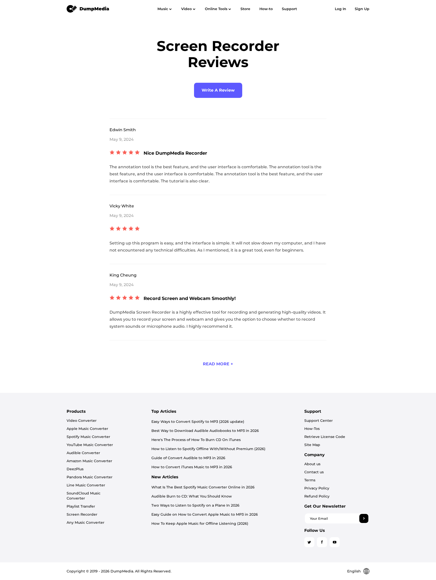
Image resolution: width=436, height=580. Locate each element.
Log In (340, 9)
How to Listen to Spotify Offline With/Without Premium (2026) (208, 449)
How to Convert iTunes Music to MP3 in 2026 (191, 467)
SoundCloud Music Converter (83, 496)
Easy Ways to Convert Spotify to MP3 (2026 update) (197, 421)
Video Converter (82, 420)
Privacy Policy (316, 488)
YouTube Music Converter (90, 445)
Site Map (312, 445)
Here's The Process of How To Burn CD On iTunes (196, 439)
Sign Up (362, 9)
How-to (266, 9)
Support (289, 9)
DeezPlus (75, 469)
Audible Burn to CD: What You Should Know (191, 496)
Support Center (318, 420)
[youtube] (335, 542)
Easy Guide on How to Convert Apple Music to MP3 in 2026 (204, 514)
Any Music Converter (85, 522)
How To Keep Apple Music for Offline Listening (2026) (199, 523)
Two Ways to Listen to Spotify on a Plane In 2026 (195, 505)
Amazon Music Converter (89, 461)
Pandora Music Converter (90, 477)
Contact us (314, 472)
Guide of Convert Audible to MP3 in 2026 (188, 458)
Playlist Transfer (81, 506)
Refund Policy (317, 496)
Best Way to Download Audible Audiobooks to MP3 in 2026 (205, 430)
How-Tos (312, 428)
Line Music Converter (86, 485)
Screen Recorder (82, 514)
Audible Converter (83, 453)
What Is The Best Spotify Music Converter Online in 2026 (203, 487)
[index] (88, 8)
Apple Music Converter (87, 428)
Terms (309, 480)
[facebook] (322, 542)
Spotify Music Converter (88, 436)
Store (245, 9)
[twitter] (309, 542)
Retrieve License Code (324, 436)
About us (312, 464)
